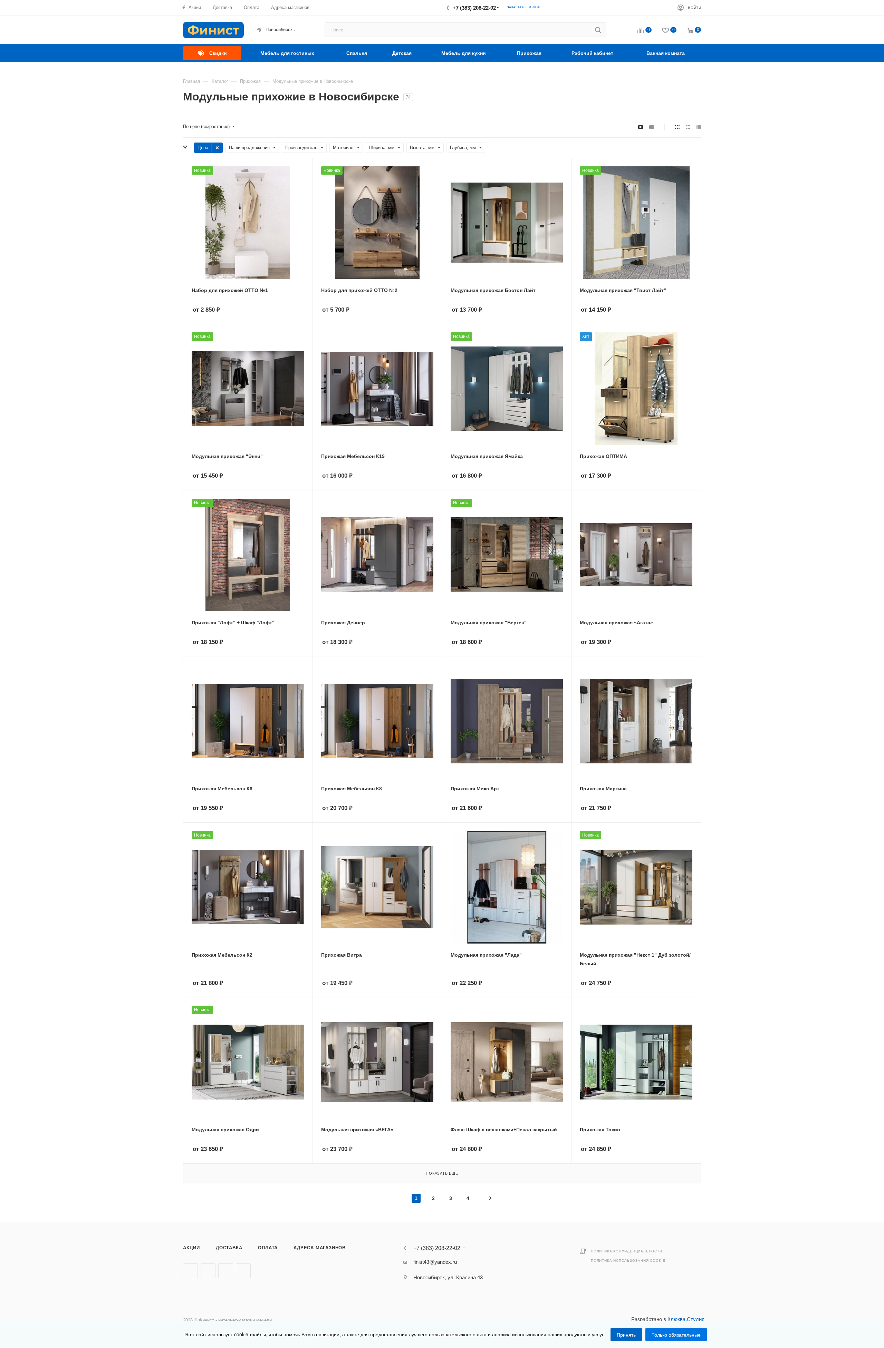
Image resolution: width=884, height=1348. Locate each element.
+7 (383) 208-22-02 (474, 8)
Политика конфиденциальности (626, 1251)
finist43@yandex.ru (435, 1262)
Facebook (208, 1270)
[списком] (688, 127)
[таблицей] (698, 127)
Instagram (225, 1270)
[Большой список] (651, 127)
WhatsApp (243, 1270)
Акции (191, 1247)
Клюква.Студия (685, 1319)
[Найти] (597, 29)
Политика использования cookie (628, 1260)
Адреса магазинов (320, 1247)
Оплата (268, 1247)
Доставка (229, 1247)
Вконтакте (190, 1270)
